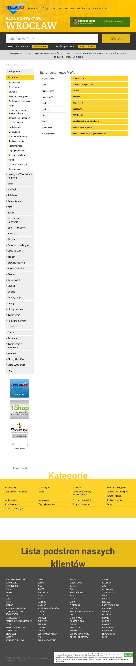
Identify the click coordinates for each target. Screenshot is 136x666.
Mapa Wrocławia (16, 364)
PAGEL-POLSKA (76, 592)
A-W (104, 586)
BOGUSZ (9, 605)
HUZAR (73, 599)
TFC (7, 596)
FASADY (9, 637)
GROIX (40, 637)
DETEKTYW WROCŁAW (15, 627)
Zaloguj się (10, 661)
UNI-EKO (105, 596)
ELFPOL (41, 615)
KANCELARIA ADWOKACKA (81, 611)
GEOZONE (106, 621)
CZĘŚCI (41, 580)
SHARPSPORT (12, 631)
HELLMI (105, 637)
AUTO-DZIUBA (12, 583)
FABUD (8, 599)
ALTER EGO (42, 621)
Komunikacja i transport (19, 118)
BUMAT (41, 583)
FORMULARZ (86, 46)
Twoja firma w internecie (88, 8)
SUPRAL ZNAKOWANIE (79, 634)
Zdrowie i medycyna (17, 164)
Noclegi (12, 189)
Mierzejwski (43, 592)
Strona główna (12, 65)
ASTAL (8, 602)
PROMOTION (107, 627)
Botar (72, 589)
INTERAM (106, 602)
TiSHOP (41, 589)
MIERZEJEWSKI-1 (13, 618)
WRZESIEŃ (106, 583)
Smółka (73, 580)
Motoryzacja (14, 132)
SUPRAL (73, 624)
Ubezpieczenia (15, 309)
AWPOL (105, 580)
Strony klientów (16, 359)
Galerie (11, 291)
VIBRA (72, 602)
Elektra (8, 589)
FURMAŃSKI (75, 605)
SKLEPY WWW (76, 583)
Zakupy (11, 256)
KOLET (8, 624)
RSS (10, 370)
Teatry (11, 212)
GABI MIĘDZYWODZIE (47, 640)
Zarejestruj (21, 661)
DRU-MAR (42, 627)
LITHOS (41, 611)
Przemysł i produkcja (18, 136)
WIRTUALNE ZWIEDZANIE (16, 580)
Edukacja (12, 92)
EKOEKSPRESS (108, 634)
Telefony (12, 195)
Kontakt (106, 8)
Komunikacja (14, 201)
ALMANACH (75, 627)
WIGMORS (106, 611)
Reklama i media (16, 141)
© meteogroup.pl (19, 468)
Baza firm (23, 65)
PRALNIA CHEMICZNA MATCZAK (19, 621)
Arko (40, 586)
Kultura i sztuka (15, 122)
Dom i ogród (14, 87)
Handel (11, 105)
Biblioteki (12, 239)
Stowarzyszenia (16, 262)
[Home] (6, 65)
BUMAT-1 (106, 599)
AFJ (39, 599)
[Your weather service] (20, 445)
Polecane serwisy (17, 320)
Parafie (11, 274)
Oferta (60, 8)
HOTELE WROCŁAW (110, 605)
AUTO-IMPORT (12, 586)
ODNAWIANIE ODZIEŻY (47, 634)
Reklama (69, 8)
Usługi (11, 160)
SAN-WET (42, 618)
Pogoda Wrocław (19, 448)
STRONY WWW (76, 618)
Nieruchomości (16, 268)
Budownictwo (14, 82)
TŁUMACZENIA (76, 631)
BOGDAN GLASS (77, 621)
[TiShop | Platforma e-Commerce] (19, 409)
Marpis (41, 596)
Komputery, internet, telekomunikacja (17, 112)
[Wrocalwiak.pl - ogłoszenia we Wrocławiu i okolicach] (19, 430)
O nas (53, 8)
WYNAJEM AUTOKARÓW (48, 608)
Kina (10, 206)
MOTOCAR (106, 615)
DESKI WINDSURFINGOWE (16, 608)
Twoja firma (14, 315)
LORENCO (42, 602)
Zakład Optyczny (109, 592)
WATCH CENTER (109, 631)
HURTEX (73, 608)
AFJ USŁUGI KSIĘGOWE (79, 637)
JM (71, 615)
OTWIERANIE (11, 634)
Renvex (9, 592)
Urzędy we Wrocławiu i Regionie (20, 176)
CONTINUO (106, 624)
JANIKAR (41, 631)
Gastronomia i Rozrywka (19, 101)
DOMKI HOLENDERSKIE (15, 640)
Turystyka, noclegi (16, 150)
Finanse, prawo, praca (18, 96)
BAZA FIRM (40, 46)
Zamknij (128, 655)
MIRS (72, 596)
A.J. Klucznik (107, 589)
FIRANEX (106, 618)
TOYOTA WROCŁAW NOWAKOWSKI (14, 612)
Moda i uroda (14, 127)
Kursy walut (14, 280)
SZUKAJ (116, 39)
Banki (10, 183)
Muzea (11, 285)
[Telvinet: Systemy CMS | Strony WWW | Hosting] (19, 388)
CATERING (106, 608)
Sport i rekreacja (16, 146)
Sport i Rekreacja (17, 227)
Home (31, 8)
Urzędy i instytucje (17, 155)
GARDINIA (42, 624)
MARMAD (42, 605)
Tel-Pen (73, 586)
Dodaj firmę (42, 8)
